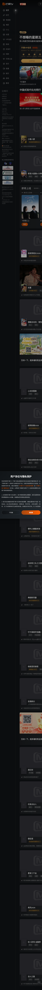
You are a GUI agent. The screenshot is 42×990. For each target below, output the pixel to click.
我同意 (31, 512)
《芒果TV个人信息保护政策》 (26, 486)
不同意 (11, 512)
